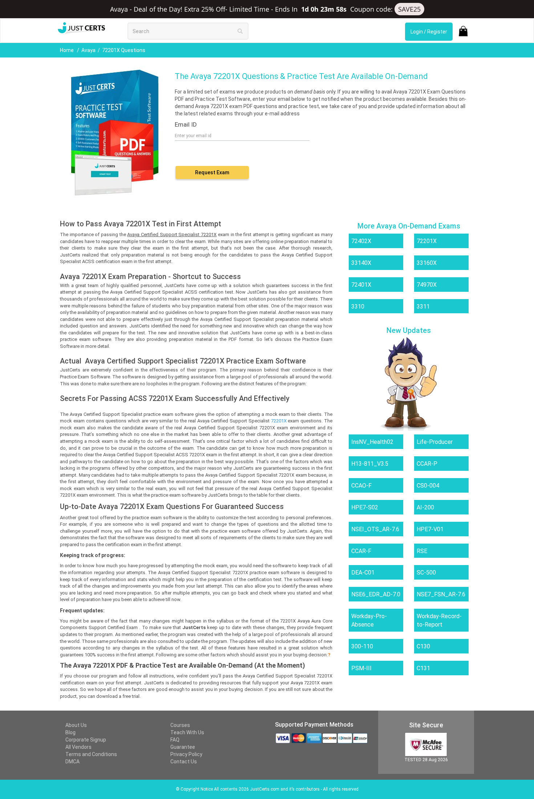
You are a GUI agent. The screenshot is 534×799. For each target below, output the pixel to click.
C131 (423, 668)
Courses (180, 725)
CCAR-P (427, 463)
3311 (423, 306)
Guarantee (182, 747)
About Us (76, 725)
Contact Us (183, 761)
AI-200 (425, 507)
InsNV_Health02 (372, 441)
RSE (422, 551)
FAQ (174, 740)
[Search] (240, 30)
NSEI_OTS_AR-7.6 (375, 529)
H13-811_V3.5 (369, 463)
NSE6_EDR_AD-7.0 (375, 594)
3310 (357, 306)
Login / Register (428, 32)
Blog (70, 732)
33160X (427, 262)
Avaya (88, 50)
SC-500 (426, 572)
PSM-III (361, 668)
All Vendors (78, 747)
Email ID (186, 124)
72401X (361, 284)
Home (67, 50)
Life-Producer (435, 441)
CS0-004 (428, 485)
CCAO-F (361, 485)
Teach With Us (187, 732)
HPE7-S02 (364, 507)
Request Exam (212, 172)
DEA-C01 (363, 572)
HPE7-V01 (430, 529)
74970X (427, 284)
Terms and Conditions (91, 754)
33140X (361, 262)
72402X (361, 241)
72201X (427, 241)
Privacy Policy (186, 754)
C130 (423, 646)
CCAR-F (361, 551)
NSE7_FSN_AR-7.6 (441, 594)
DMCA (72, 761)
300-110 (362, 646)
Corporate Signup (85, 740)
